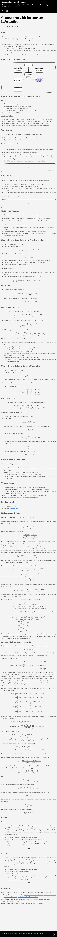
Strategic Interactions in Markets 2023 (31, 933)
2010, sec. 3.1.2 (22, 506)
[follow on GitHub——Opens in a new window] (3, 10)
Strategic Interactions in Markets (14, 2)
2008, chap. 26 (13, 508)
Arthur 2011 (38, 184)
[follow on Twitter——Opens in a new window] (7, 10)
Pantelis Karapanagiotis (9, 933)
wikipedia (52, 170)
